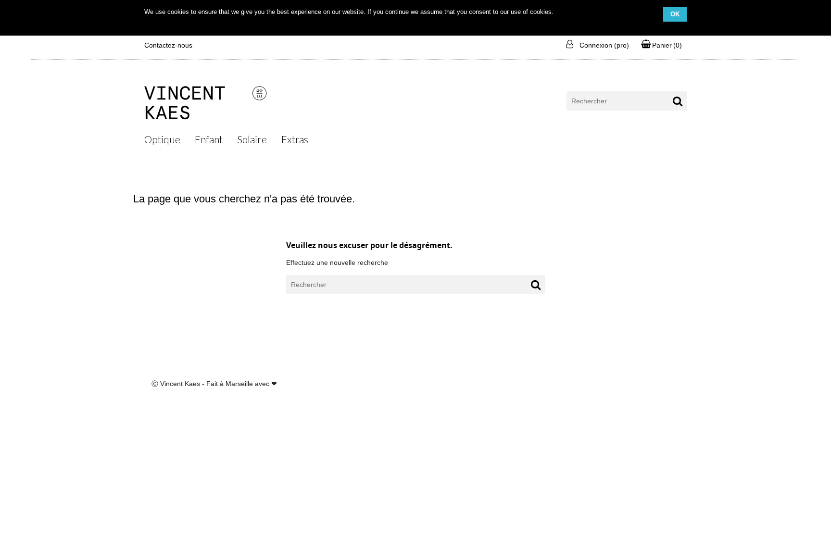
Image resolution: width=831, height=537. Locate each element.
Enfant (209, 139)
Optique (162, 139)
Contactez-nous (168, 45)
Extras (294, 139)
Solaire (252, 139)
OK (675, 14)
